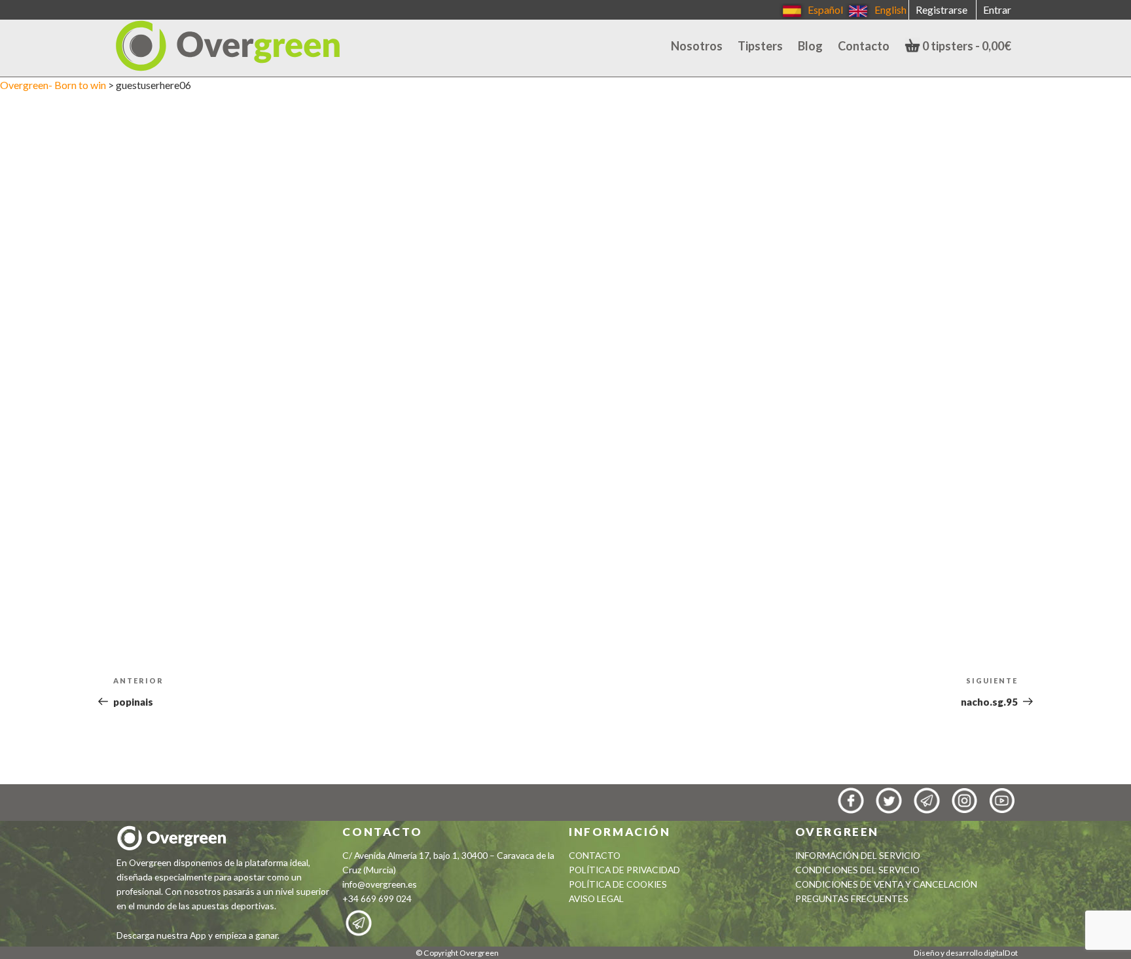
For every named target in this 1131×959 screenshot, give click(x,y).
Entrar (997, 9)
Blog (810, 46)
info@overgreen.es (379, 884)
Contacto (863, 46)
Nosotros (697, 46)
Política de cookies (618, 884)
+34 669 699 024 (377, 898)
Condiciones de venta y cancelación (886, 884)
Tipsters (760, 46)
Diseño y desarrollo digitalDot (966, 953)
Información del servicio (857, 855)
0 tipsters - (965, 46)
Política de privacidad (624, 869)
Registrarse (941, 9)
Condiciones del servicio (857, 869)
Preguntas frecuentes (851, 898)
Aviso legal (596, 898)
